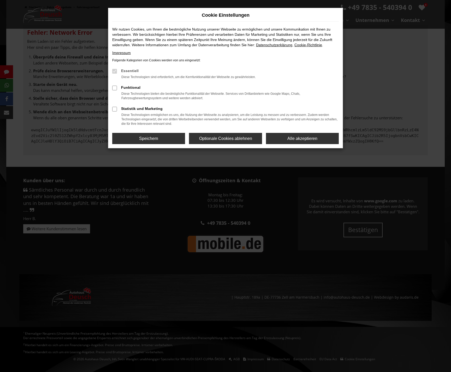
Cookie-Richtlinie (308, 45)
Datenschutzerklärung (274, 45)
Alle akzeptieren (302, 138)
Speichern (148, 138)
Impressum (121, 53)
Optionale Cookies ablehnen (225, 138)
